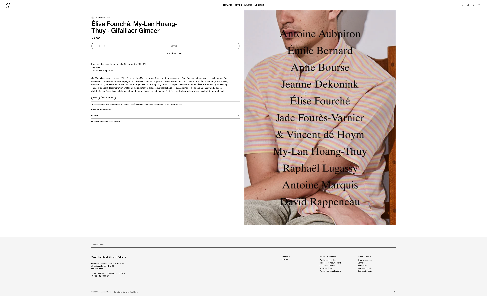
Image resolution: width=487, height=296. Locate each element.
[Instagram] (394, 291)
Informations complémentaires (105, 121)
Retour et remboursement (330, 263)
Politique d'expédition (328, 260)
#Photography (108, 98)
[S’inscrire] (393, 245)
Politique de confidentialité (330, 271)
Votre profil (362, 265)
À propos (286, 256)
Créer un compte (365, 260)
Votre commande (365, 268)
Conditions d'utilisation (329, 265)
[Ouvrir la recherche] (468, 5)
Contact (286, 260)
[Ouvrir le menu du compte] (473, 5)
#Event (95, 98)
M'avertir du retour (174, 53)
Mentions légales (326, 268)
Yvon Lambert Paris (104, 292)
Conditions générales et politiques (126, 292)
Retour (94, 116)
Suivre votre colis (365, 271)
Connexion (362, 263)
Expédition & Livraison (101, 110)
